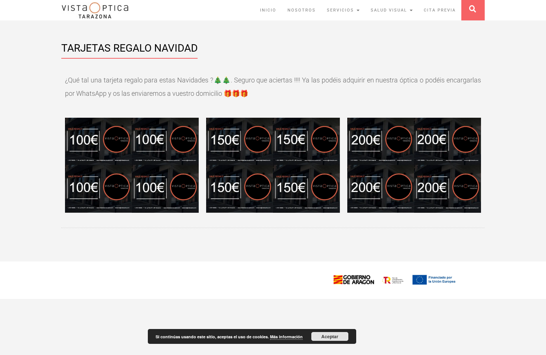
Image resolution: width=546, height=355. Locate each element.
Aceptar (329, 336)
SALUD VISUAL (390, 10)
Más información (286, 336)
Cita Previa (440, 10)
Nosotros (301, 10)
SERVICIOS (341, 10)
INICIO (268, 10)
